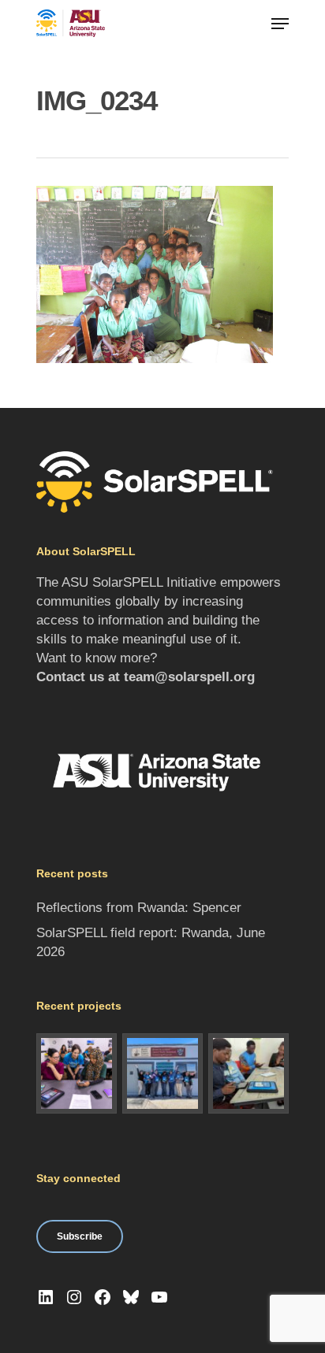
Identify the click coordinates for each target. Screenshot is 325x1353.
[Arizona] (76, 1073)
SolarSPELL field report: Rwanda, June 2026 (150, 942)
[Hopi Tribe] (162, 1073)
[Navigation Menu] (280, 24)
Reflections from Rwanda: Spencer (138, 907)
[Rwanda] (248, 1073)
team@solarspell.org (189, 676)
